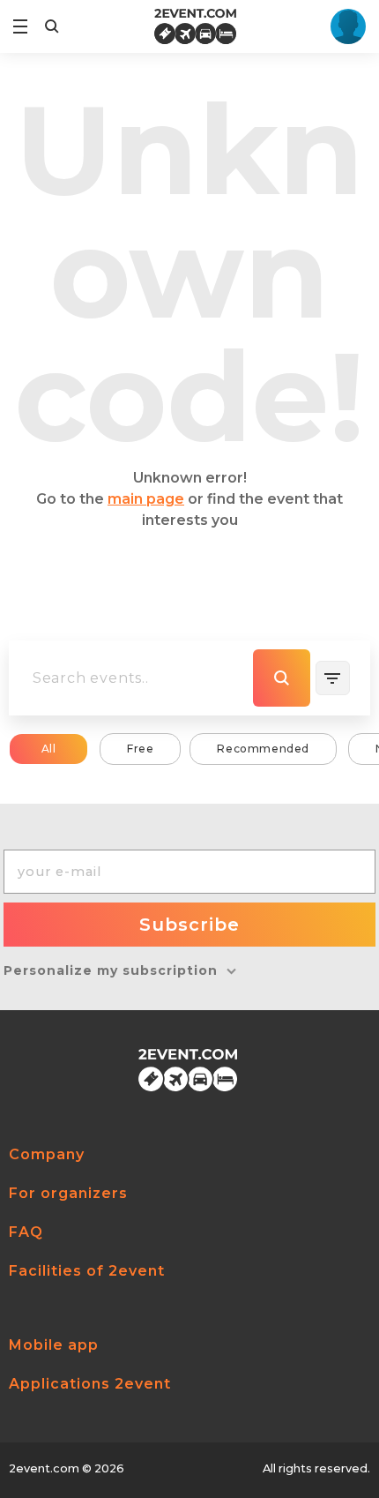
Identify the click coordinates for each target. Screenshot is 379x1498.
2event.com (44, 1468)
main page (146, 499)
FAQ (26, 1232)
